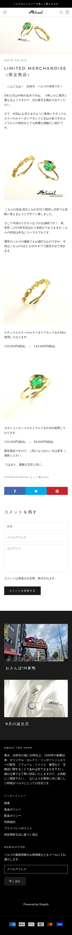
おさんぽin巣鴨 (21, 668)
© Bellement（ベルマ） (36, 899)
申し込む (15, 881)
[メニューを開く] (5, 12)
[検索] (61, 12)
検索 (7, 803)
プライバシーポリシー (18, 828)
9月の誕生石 (17, 724)
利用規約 (9, 822)
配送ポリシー (12, 816)
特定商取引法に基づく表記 (21, 835)
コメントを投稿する (22, 590)
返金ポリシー (12, 809)
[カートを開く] (67, 12)
